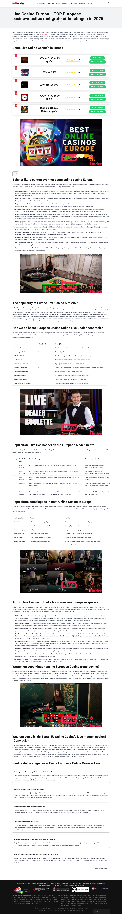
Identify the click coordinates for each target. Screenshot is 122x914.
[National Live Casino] (24, 112)
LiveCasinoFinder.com (17, 22)
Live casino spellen (30, 883)
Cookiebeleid (101, 883)
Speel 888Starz (98, 95)
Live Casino (20, 883)
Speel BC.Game (98, 83)
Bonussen (40, 883)
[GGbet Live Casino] (24, 63)
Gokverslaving (64, 885)
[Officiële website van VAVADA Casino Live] (25, 75)
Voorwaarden (55, 885)
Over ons (72, 883)
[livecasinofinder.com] (18, 2)
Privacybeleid (85, 883)
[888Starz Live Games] (24, 100)
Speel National (98, 108)
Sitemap (78, 883)
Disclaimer (93, 883)
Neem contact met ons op (76, 885)
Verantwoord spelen (44, 885)
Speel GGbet (98, 58)
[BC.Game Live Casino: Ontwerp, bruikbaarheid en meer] (24, 87)
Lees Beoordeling (98, 62)
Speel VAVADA (98, 70)
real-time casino (46, 34)
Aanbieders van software (62, 883)
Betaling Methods (48, 883)
